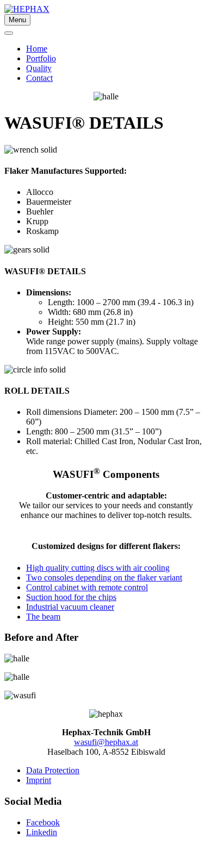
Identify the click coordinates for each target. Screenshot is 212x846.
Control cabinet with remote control (87, 587)
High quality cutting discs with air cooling (98, 567)
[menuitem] (36, 48)
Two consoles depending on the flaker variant (104, 577)
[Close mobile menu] (8, 33)
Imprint (38, 780)
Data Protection (52, 770)
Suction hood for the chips (71, 597)
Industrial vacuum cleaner (70, 606)
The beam (43, 616)
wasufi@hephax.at (106, 742)
